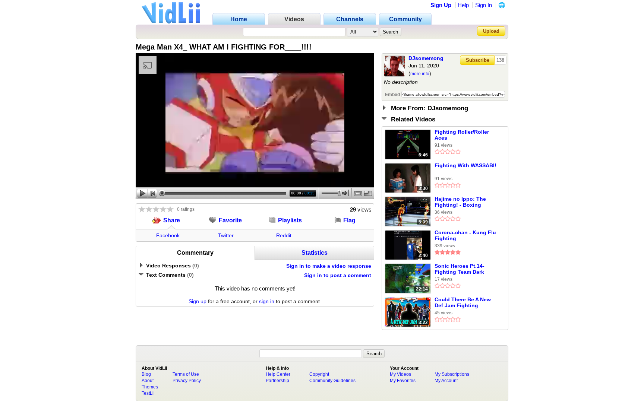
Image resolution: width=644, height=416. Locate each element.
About (148, 380)
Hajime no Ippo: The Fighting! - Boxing (460, 202)
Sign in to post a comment (337, 275)
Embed (392, 94)
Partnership (277, 380)
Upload (491, 31)
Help (463, 5)
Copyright (319, 374)
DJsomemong (425, 58)
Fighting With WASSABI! (465, 165)
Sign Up (440, 5)
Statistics (315, 253)
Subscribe (477, 60)
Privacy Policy (187, 380)
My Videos (400, 374)
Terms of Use (186, 374)
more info (419, 73)
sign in (266, 301)
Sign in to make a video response (328, 266)
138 (500, 60)
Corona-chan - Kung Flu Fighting (465, 235)
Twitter (226, 235)
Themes (150, 387)
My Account (446, 380)
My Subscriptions (452, 374)
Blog (146, 374)
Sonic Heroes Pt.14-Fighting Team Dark (459, 269)
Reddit (283, 235)
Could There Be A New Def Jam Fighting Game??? (463, 302)
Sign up (197, 301)
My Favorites (403, 380)
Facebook (168, 235)
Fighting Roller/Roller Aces (462, 135)
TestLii (148, 393)
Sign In (483, 5)
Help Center (278, 374)
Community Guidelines (332, 380)
